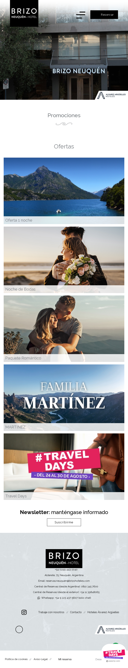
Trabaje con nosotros (51, 612)
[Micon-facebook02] (15, 612)
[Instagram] (24, 612)
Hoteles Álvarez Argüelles (103, 612)
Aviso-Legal (41, 659)
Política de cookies (16, 659)
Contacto (76, 612)
